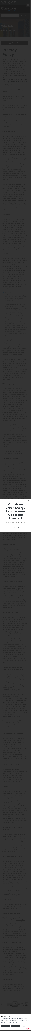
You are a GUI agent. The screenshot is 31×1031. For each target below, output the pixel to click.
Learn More (15, 527)
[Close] (29, 501)
